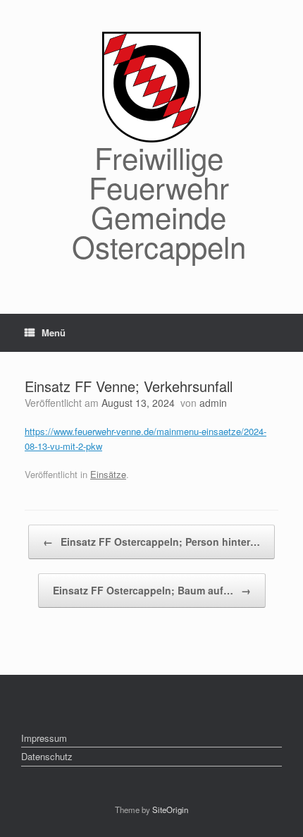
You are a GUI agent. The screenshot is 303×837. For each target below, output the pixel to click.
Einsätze (108, 474)
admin (213, 403)
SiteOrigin (170, 809)
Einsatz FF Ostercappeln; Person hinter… (151, 541)
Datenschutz (47, 756)
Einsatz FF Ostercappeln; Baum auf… (152, 590)
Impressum (44, 738)
